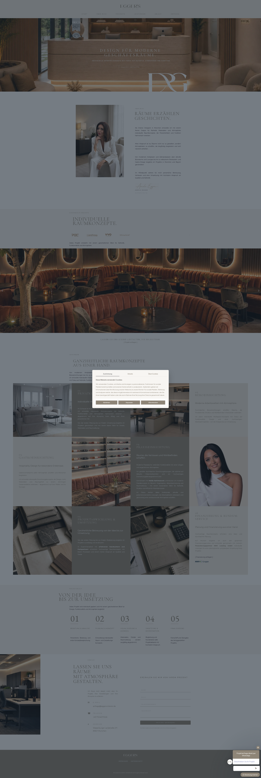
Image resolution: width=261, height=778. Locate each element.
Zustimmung (107, 374)
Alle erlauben (153, 402)
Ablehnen (106, 402)
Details (130, 374)
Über (153, 374)
